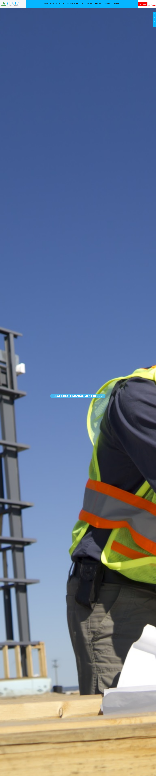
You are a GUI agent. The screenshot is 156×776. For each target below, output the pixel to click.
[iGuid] (10, 4)
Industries (106, 3)
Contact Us (116, 3)
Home (46, 3)
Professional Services (93, 3)
